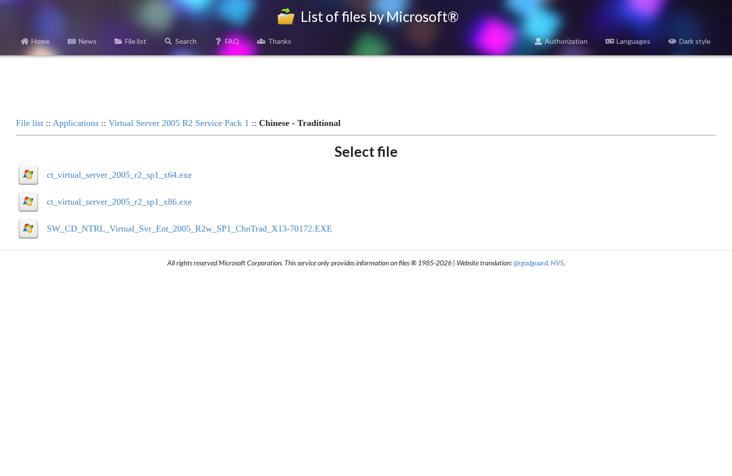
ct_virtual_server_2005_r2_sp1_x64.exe (119, 175)
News (88, 41)
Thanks (279, 41)
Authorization (566, 41)
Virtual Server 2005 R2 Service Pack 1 (179, 123)
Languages (633, 41)
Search (186, 41)
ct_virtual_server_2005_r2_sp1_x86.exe (119, 202)
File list (135, 41)
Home (40, 41)
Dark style (695, 41)
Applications (76, 123)
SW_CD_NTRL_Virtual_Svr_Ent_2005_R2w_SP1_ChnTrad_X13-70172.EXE (189, 229)
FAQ (232, 41)
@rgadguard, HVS (538, 262)
